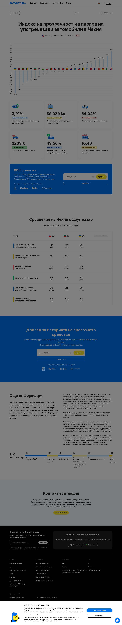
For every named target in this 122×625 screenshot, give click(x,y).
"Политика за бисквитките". (51, 621)
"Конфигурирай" (43, 617)
